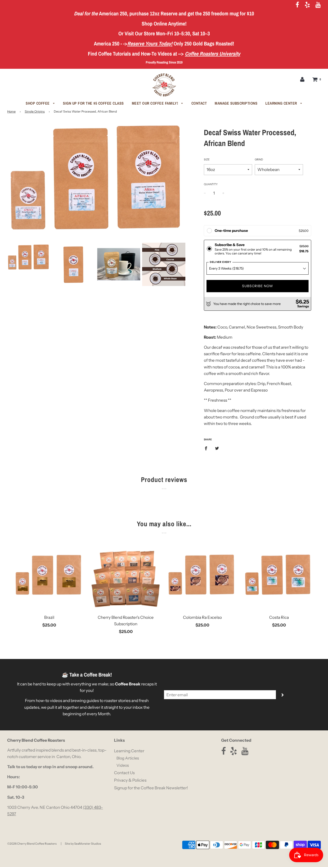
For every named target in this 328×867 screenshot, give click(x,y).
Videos (122, 765)
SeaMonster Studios (87, 843)
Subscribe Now (257, 286)
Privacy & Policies (130, 780)
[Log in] (302, 79)
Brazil (49, 617)
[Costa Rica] (279, 576)
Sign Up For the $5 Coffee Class (93, 103)
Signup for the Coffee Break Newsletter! (151, 787)
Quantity (211, 184)
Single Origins (35, 111)
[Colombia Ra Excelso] (202, 576)
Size (207, 159)
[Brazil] (49, 576)
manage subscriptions (236, 103)
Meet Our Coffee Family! (155, 103)
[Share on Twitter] (217, 448)
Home (11, 111)
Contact (199, 103)
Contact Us (124, 772)
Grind (259, 159)
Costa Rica (279, 617)
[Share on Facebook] (207, 448)
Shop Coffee (38, 103)
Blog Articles (127, 758)
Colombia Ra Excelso (202, 617)
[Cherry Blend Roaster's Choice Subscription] (125, 576)
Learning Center (281, 103)
